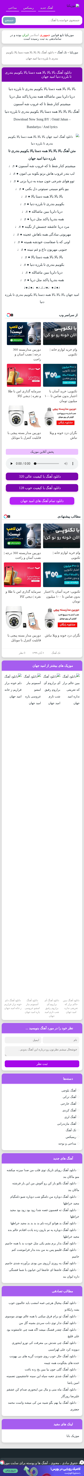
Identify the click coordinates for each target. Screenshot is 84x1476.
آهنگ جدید (46, 8)
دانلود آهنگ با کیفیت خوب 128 (40, 488)
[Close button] (82, 1462)
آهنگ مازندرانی (66, 1123)
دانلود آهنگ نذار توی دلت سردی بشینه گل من (47, 1323)
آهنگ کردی (69, 1110)
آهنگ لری (70, 1117)
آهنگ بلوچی (68, 1090)
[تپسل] (2, 1462)
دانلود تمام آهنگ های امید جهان (42, 501)
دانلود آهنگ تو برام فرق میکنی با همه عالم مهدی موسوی (40, 1316)
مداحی (12, 8)
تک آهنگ (62, 52)
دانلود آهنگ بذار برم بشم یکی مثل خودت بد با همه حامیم (40, 1243)
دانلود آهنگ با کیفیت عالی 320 (40, 476)
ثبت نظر (42, 1064)
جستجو (9, 20)
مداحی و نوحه (67, 1143)
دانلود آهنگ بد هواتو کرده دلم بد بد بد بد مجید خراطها (43, 1223)
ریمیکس (28, 8)
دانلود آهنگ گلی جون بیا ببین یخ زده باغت (50, 1369)
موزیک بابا (73, 1436)
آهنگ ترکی (69, 1097)
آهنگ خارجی (68, 1103)
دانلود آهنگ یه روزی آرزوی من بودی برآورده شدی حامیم (40, 1263)
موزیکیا (74, 52)
